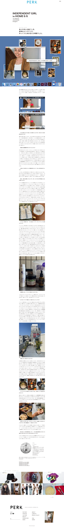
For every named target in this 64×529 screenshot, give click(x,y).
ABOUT (33, 512)
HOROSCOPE (26, 518)
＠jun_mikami (37, 453)
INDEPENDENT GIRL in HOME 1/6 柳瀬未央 (24, 462)
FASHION (25, 513)
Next (50, 497)
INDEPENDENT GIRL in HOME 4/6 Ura (23, 464)
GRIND (33, 519)
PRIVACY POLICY (35, 515)
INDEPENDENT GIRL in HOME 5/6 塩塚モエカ (24, 465)
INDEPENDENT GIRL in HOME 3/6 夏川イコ (24, 463)
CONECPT (34, 513)
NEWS (24, 519)
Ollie (33, 518)
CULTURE (25, 515)
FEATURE (25, 512)
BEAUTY (24, 516)
